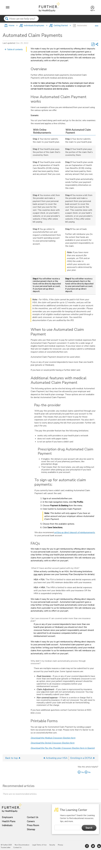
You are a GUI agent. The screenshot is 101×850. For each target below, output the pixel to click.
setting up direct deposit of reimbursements (74, 532)
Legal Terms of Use (39, 845)
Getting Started (60, 25)
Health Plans (8, 821)
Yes (82, 772)
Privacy (60, 845)
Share (96, 44)
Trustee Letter (5, 847)
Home (11, 25)
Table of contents (15, 49)
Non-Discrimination (22, 845)
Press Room (33, 825)
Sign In (92, 9)
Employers (7, 817)
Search (89, 827)
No (89, 772)
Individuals (7, 825)
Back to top (11, 757)
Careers (31, 821)
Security (52, 845)
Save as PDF (93, 44)
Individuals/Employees (34, 25)
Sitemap (31, 829)
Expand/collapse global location (96, 24)
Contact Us (32, 817)
